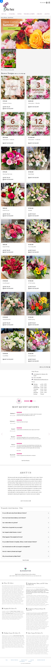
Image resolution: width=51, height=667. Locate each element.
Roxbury (45, 589)
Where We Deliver (8, 583)
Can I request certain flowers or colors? (11, 532)
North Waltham (34, 591)
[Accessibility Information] (1, 1)
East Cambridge (40, 590)
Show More (19, 450)
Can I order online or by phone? (10, 522)
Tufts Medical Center (9, 613)
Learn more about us (25, 500)
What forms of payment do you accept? (12, 527)
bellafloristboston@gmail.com (40, 379)
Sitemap (30, 661)
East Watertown (40, 591)
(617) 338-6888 (37, 377)
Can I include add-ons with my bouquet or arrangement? (16, 546)
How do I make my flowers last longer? (12, 551)
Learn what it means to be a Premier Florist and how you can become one (25, 575)
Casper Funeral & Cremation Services (37, 613)
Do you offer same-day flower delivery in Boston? (14, 513)
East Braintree (28, 591)
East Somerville (29, 593)
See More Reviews (25, 460)
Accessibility (22, 661)
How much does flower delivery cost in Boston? (14, 517)
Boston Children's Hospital (15, 611)
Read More (25, 560)
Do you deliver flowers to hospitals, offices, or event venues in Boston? (19, 541)
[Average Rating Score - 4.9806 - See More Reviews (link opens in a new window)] (27, 401)
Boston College (40, 592)
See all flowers (19, 73)
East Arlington (46, 592)
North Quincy (41, 589)
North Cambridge (34, 590)
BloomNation (33, 574)
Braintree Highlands (34, 592)
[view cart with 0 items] (49, 2)
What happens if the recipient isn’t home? (12, 537)
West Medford (46, 590)
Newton (37, 589)
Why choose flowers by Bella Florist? (11, 556)
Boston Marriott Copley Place (19, 635)
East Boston (28, 590)
